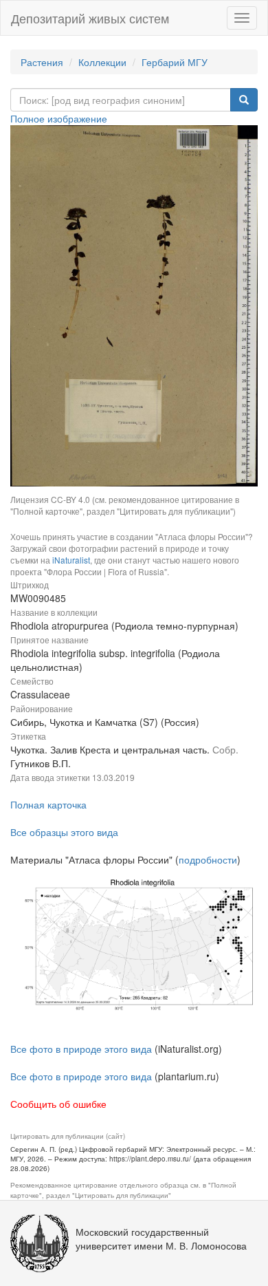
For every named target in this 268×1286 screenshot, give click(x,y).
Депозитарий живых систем (90, 18)
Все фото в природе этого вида (81, 1048)
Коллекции (102, 62)
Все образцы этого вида (64, 832)
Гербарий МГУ (175, 62)
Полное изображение (58, 118)
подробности (208, 859)
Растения (42, 62)
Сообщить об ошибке (58, 1104)
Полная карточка (48, 804)
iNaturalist (71, 560)
